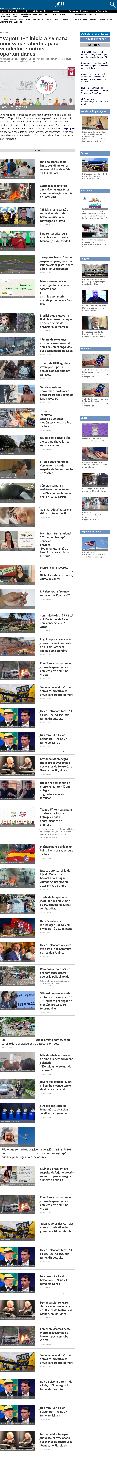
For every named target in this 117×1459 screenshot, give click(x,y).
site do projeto (66, 128)
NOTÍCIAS (94, 44)
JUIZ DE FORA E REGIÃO (95, 34)
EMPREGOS (96, 39)
